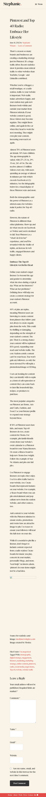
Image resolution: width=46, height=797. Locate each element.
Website (13, 755)
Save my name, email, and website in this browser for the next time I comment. (23, 772)
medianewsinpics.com (25, 639)
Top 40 (12, 669)
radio (12, 666)
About (15, 795)
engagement (26, 657)
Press (25, 795)
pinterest (32, 663)
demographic (25, 654)
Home (10, 795)
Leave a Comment (25, 45)
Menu (40, 4)
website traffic (28, 669)
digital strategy (15, 657)
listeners (13, 660)
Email (13, 742)
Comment (15, 698)
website (19, 669)
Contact (30, 795)
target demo (29, 666)
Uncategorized (25, 651)
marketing (21, 660)
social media (19, 666)
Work (20, 795)
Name (13, 729)
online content (22, 663)
